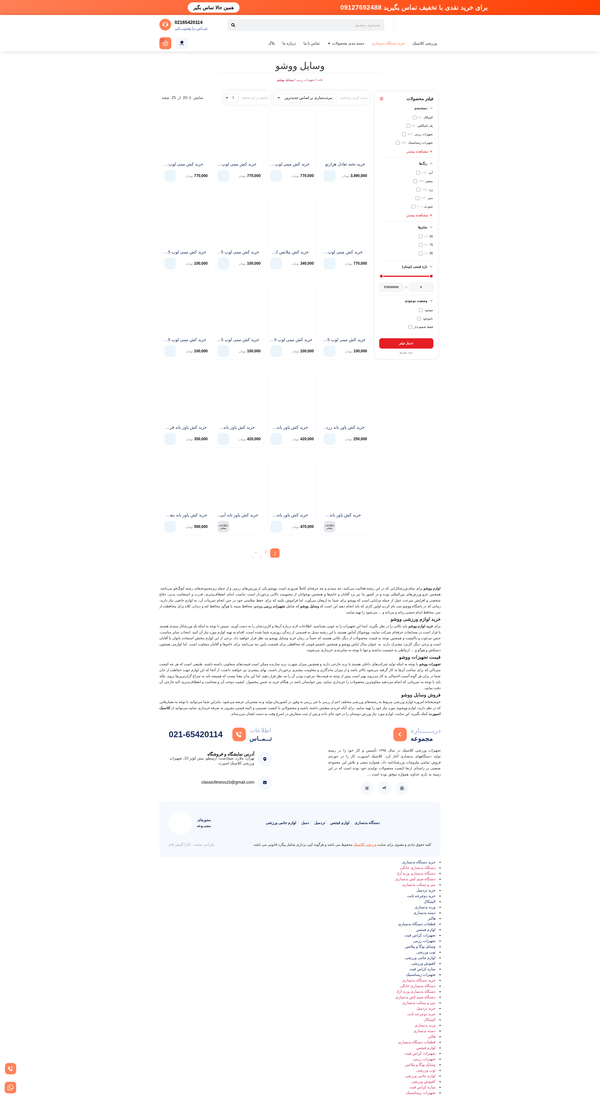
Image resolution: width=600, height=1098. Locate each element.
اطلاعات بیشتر (329, 526)
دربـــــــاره (426, 730)
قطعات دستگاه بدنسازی (416, 924)
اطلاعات (260, 730)
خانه (320, 80)
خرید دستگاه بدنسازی (418, 862)
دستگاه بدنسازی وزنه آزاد (415, 873)
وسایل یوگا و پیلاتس (420, 946)
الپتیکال (429, 901)
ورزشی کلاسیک (364, 844)
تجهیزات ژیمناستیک (420, 975)
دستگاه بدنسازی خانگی (417, 868)
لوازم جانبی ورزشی (420, 958)
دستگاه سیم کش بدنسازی (415, 879)
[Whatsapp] (402, 788)
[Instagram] (366, 788)
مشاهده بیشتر (417, 151)
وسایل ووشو (285, 80)
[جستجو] (233, 25)
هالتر (431, 918)
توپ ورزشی (425, 952)
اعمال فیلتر (406, 343)
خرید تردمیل (425, 890)
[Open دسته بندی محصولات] (329, 43)
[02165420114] (165, 24)
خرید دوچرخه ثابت (421, 896)
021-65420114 (196, 734)
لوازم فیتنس (425, 930)
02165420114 (188, 22)
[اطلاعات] (239, 734)
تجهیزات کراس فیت (420, 935)
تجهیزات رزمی (305, 80)
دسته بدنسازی (424, 913)
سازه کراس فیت (422, 969)
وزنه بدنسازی (425, 907)
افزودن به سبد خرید (329, 174)
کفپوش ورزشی (423, 963)
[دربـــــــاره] (400, 734)
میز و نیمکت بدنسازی (418, 885)
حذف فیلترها (406, 352)
